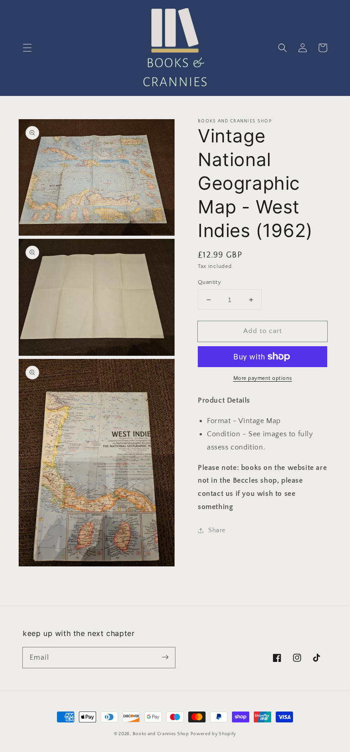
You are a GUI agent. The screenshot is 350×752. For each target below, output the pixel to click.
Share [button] (217, 530)
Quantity (209, 282)
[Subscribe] (165, 657)
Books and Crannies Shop (161, 734)
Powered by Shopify (213, 734)
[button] (27, 48)
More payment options (262, 378)
